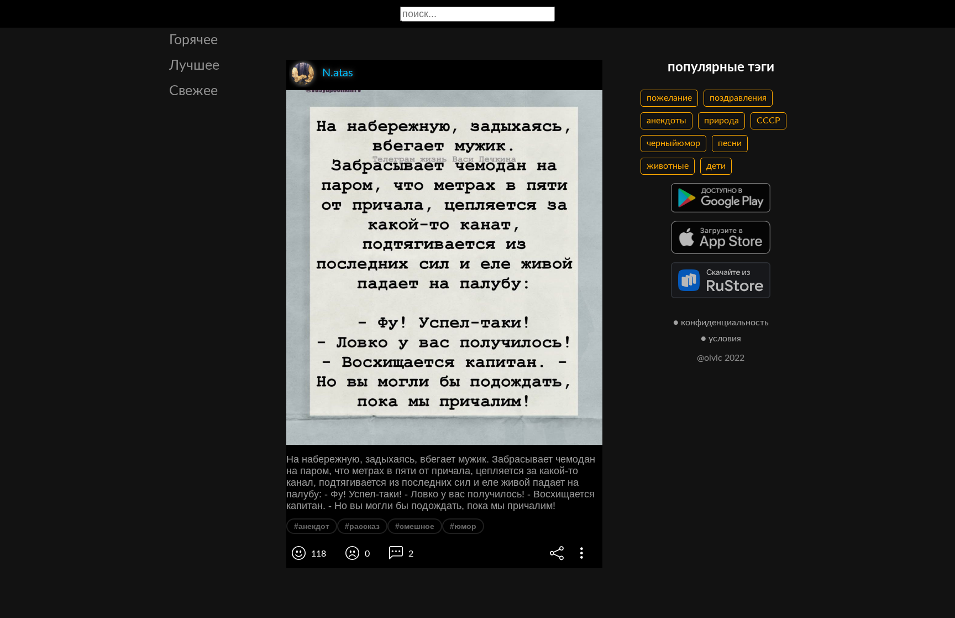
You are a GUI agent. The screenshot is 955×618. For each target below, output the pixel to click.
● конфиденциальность (721, 322)
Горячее (193, 40)
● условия (721, 338)
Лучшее (194, 65)
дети (716, 166)
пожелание (669, 98)
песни (730, 143)
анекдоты (666, 120)
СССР (768, 120)
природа (721, 120)
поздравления (738, 98)
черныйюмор (673, 143)
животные (668, 166)
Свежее (193, 91)
